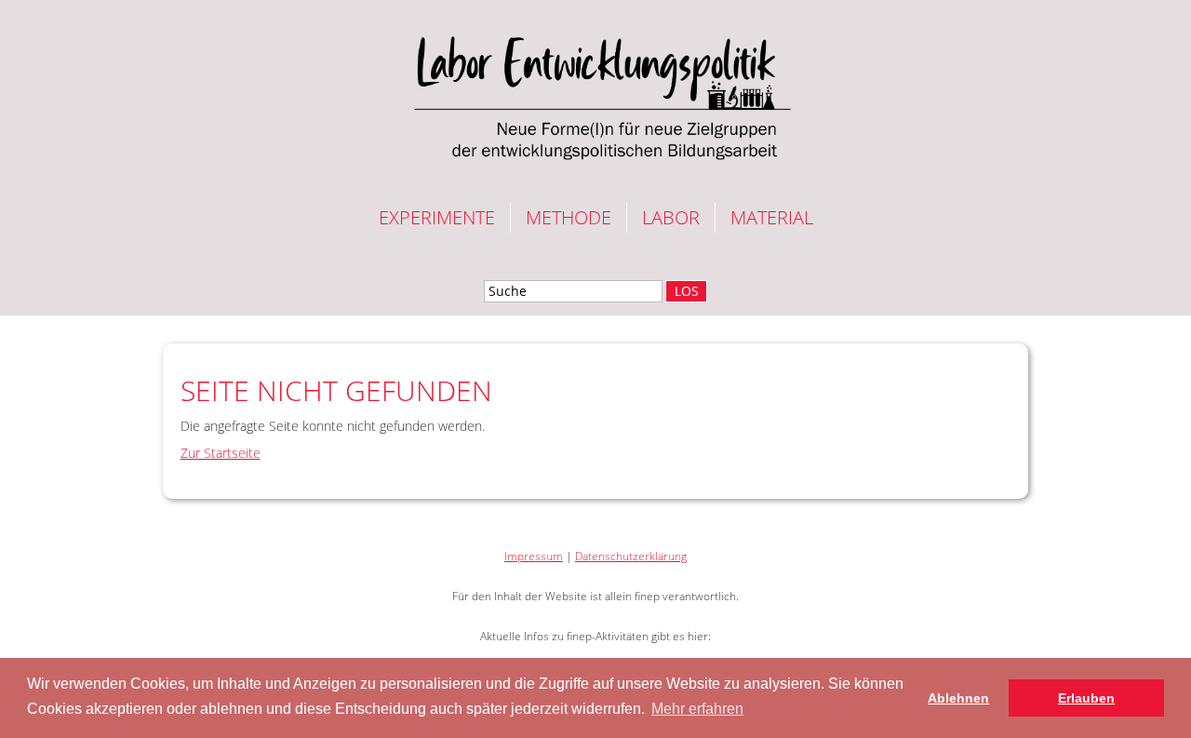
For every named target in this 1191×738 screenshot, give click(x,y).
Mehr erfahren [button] (697, 709)
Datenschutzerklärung (631, 556)
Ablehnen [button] (958, 698)
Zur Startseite (221, 453)
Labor (671, 217)
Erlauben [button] (1086, 698)
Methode (568, 217)
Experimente (437, 217)
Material (771, 217)
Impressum (533, 556)
